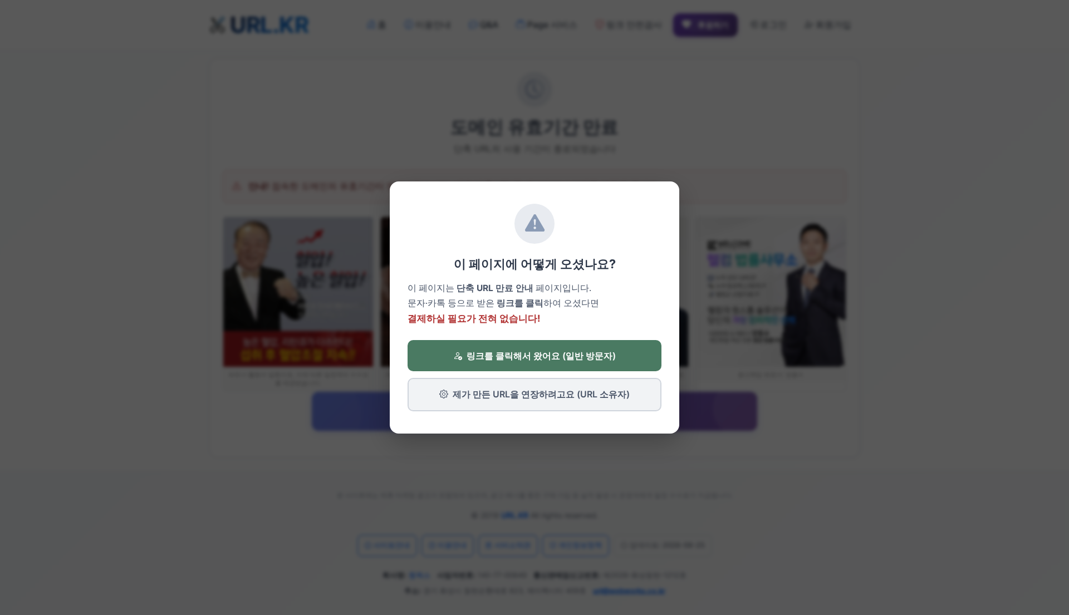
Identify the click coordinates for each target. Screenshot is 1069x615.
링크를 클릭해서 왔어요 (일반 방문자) (541, 355)
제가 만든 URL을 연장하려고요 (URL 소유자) (541, 394)
